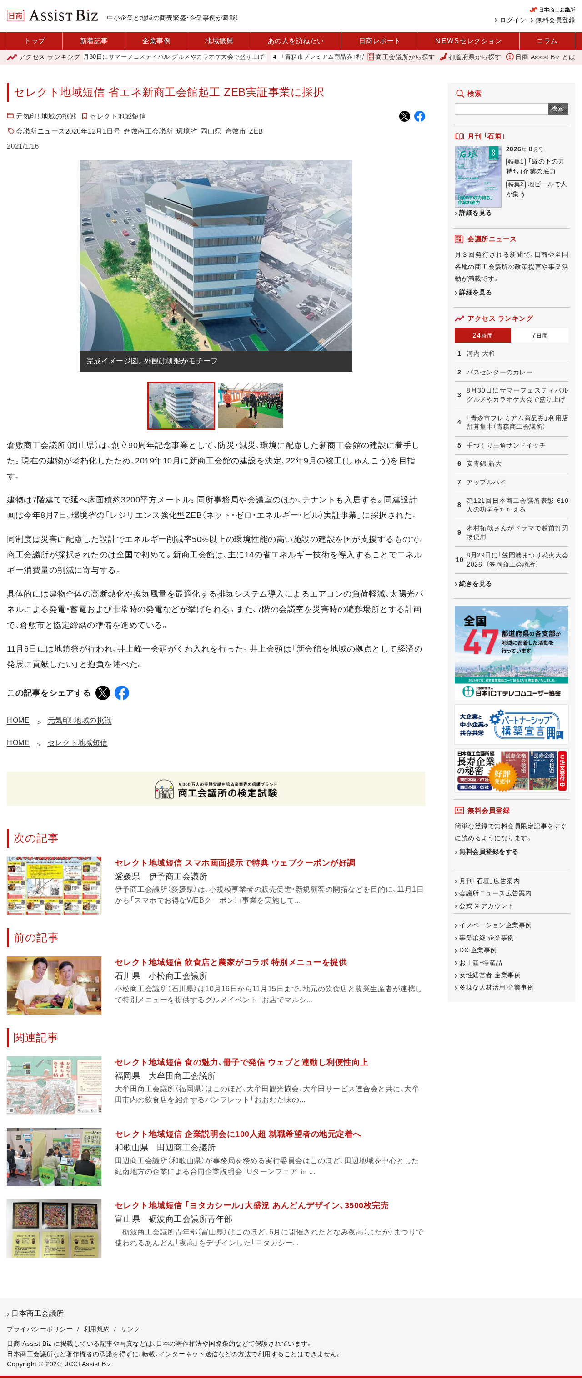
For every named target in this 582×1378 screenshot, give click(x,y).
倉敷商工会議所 (148, 131)
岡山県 (211, 131)
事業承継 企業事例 (486, 937)
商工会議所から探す (405, 56)
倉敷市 (235, 131)
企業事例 (156, 41)
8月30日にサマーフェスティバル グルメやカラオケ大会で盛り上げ (139, 57)
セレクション (468, 41)
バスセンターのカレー (499, 372)
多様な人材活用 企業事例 (496, 987)
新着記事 (94, 41)
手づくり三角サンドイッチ (506, 445)
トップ (34, 41)
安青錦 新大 (484, 463)
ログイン (513, 20)
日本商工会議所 (37, 1313)
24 (482, 335)
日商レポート (380, 41)
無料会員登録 (555, 20)
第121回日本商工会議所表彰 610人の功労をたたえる (517, 505)
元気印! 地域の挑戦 (46, 116)
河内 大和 (481, 353)
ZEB (256, 131)
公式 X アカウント (486, 906)
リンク (130, 1329)
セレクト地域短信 (118, 116)
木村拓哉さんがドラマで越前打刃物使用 (517, 532)
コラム (547, 41)
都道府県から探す (475, 56)
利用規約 (97, 1329)
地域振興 (219, 41)
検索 (558, 108)
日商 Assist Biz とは (545, 56)
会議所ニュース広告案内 (495, 893)
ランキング (49, 56)
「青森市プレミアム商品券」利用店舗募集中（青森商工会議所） (331, 57)
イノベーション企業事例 (495, 925)
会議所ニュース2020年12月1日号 (68, 131)
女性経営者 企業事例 (490, 975)
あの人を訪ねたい (296, 41)
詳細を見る (475, 212)
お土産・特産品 (480, 962)
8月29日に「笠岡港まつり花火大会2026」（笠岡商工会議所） (517, 560)
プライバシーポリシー (40, 1329)
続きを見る (475, 583)
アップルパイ (486, 482)
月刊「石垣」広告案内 (489, 881)
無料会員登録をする (489, 851)
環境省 (187, 131)
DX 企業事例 (478, 950)
